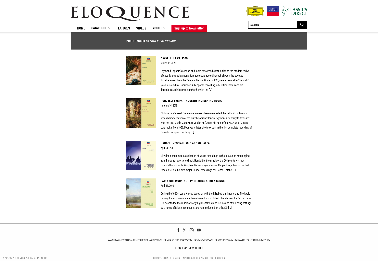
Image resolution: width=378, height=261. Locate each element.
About (157, 27)
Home (81, 28)
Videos (141, 28)
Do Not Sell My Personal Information (190, 258)
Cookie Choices (217, 258)
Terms (166, 258)
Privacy (156, 258)
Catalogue (99, 27)
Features (123, 28)
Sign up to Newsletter (189, 28)
